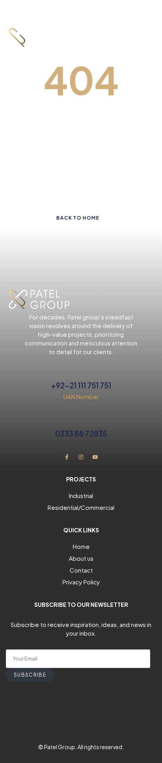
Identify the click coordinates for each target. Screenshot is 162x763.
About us (81, 558)
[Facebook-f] (66, 457)
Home (81, 546)
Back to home (77, 218)
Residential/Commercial (81, 507)
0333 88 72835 (81, 433)
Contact (81, 570)
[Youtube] (95, 457)
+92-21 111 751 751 (81, 385)
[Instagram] (81, 457)
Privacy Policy (81, 582)
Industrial (81, 495)
